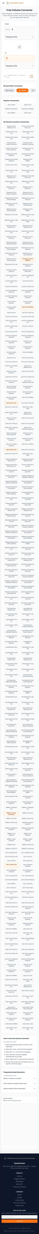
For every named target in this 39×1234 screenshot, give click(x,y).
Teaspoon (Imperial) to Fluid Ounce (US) (11, 465)
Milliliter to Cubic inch (11, 848)
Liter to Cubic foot (27, 883)
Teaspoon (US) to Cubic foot (28, 165)
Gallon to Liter (27, 105)
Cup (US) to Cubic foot (28, 312)
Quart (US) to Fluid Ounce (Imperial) (11, 387)
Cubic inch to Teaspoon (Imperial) (28, 954)
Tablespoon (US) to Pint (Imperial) (11, 204)
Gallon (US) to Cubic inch (11, 453)
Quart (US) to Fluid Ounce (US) (11, 372)
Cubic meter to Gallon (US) (11, 1002)
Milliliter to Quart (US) (27, 818)
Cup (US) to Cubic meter (27, 316)
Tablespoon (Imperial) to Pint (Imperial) (11, 537)
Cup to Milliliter (11, 113)
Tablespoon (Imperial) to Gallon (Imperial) (11, 542)
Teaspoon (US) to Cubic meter (28, 171)
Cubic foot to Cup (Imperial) (11, 918)
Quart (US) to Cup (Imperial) (27, 387)
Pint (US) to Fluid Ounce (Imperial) (11, 342)
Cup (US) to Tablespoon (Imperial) (28, 291)
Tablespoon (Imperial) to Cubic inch (11, 553)
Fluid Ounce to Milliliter (28, 109)
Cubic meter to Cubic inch (27, 1028)
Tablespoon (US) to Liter (11, 214)
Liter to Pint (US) (11, 860)
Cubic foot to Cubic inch (11, 933)
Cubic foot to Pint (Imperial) (27, 918)
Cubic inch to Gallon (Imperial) (28, 970)
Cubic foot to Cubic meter (28, 933)
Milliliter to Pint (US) (11, 818)
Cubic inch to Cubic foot (11, 979)
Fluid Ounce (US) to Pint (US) (28, 232)
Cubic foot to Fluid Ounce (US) (11, 898)
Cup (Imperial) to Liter (11, 647)
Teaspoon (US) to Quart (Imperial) (28, 154)
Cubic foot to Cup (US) (28, 897)
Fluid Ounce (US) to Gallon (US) (28, 237)
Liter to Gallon (11, 105)
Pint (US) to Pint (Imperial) (11, 347)
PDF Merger (19, 1181)
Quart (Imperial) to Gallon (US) (11, 725)
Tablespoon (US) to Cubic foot (27, 215)
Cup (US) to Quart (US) (11, 286)
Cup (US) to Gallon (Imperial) (11, 307)
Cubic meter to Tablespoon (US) (27, 985)
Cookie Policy (19, 1205)
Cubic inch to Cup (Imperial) (11, 965)
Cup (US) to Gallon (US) (28, 286)
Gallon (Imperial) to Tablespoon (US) (28, 758)
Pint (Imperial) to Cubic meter (28, 703)
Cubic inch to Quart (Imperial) (11, 970)
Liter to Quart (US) (27, 860)
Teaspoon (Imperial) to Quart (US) (28, 471)
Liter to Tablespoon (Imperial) (11, 870)
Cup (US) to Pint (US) (27, 281)
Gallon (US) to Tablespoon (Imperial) (28, 428)
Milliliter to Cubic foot (27, 844)
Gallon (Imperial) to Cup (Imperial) (11, 786)
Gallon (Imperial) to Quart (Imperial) (11, 791)
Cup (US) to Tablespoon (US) (28, 276)
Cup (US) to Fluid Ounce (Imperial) (11, 296)
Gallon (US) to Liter (11, 449)
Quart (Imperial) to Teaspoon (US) (11, 708)
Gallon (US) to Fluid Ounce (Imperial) (11, 433)
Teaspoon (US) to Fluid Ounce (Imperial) (11, 149)
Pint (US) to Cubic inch (11, 362)
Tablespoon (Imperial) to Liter (11, 548)
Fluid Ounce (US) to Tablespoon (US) (28, 226)
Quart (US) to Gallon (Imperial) (11, 398)
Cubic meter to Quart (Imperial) (11, 1019)
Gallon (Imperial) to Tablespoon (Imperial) (11, 780)
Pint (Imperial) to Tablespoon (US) (27, 659)
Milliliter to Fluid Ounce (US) (11, 813)
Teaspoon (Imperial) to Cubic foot (28, 498)
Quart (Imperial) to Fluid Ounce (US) (11, 714)
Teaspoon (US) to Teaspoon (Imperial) (11, 143)
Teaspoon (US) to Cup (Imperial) (27, 149)
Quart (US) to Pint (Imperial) (11, 392)
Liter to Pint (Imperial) (27, 875)
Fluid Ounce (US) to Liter (11, 264)
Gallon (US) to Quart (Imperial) (27, 439)
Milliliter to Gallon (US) (11, 822)
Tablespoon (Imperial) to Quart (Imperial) (27, 537)
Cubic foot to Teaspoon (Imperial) (28, 907)
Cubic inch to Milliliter (11, 975)
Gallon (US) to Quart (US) (27, 423)
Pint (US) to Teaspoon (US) (11, 321)
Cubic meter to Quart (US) (27, 996)
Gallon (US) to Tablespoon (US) (27, 413)
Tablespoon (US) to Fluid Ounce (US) (27, 176)
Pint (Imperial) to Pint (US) (11, 670)
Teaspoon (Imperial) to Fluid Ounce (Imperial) (11, 482)
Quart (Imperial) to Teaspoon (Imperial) (27, 725)
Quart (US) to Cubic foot (27, 403)
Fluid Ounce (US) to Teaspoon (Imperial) (11, 243)
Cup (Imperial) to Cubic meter (28, 653)
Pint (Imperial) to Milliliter (27, 692)
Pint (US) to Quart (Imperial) (27, 347)
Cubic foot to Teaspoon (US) (11, 892)
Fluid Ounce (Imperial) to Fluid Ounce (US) (11, 565)
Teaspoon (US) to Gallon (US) (27, 138)
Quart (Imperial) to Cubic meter (27, 752)
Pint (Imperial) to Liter (11, 697)
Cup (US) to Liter (11, 312)
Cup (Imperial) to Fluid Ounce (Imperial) (28, 631)
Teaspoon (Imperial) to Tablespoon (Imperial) (28, 476)
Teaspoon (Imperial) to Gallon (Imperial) (11, 493)
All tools (19, 1176)
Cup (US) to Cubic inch (11, 316)
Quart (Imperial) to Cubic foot (27, 747)
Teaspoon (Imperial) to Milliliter (28, 493)
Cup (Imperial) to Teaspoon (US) (11, 609)
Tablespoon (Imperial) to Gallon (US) (11, 526)
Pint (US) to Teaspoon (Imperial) (11, 336)
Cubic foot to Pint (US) (11, 903)
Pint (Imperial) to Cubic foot (28, 697)
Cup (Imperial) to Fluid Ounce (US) (11, 614)
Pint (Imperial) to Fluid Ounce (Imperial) (28, 681)
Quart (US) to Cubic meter (28, 407)
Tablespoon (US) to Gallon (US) (28, 187)
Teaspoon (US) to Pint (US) (27, 132)
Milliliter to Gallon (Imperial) (27, 839)
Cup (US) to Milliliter (27, 307)
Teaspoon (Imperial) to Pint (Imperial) (11, 487)
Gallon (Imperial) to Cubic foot (28, 797)
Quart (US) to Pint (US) (11, 377)
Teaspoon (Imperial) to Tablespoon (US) (28, 459)
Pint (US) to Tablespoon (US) (28, 321)
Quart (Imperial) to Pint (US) (11, 719)
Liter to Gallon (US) (11, 864)
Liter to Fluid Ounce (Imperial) (28, 870)
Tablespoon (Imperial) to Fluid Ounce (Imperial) (11, 531)
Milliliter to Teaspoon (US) (11, 808)
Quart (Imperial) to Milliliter (28, 741)
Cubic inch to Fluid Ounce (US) (11, 944)
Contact (19, 1197)
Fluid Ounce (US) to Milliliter (27, 259)
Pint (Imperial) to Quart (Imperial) (28, 686)
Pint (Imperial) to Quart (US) (28, 670)
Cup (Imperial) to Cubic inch (11, 653)
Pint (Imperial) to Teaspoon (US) (11, 659)
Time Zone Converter (19, 1187)
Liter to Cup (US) (27, 856)
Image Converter (19, 1179)
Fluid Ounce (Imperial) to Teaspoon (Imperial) (27, 576)
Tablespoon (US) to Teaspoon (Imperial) (11, 193)
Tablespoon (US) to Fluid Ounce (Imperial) (11, 198)
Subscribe (19, 1221)
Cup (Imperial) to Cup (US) (27, 614)
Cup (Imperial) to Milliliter (27, 642)
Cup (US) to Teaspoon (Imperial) (11, 291)
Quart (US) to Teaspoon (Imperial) (11, 381)
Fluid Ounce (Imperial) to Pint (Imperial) (11, 587)
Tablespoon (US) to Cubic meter (27, 220)
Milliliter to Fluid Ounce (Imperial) (28, 828)
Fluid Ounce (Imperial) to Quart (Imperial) (27, 587)
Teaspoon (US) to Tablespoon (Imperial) (28, 143)
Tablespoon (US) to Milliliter (28, 209)
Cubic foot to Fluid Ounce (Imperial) (27, 913)
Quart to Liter (27, 113)
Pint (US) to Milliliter (28, 352)
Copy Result (31, 76)
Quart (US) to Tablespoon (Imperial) (28, 381)
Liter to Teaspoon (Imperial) (27, 865)
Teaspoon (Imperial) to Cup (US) (28, 465)
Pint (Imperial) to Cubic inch (11, 703)
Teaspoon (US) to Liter (11, 165)
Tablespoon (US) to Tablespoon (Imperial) (28, 193)
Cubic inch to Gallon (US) (11, 953)
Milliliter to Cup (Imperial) (11, 834)
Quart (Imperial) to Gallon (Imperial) (11, 741)
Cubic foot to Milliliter (11, 929)
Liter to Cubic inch (11, 887)
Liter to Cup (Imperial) (11, 875)
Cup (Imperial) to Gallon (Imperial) (11, 642)
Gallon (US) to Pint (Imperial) (11, 439)
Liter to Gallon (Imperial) (27, 879)
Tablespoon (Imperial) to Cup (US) (27, 515)
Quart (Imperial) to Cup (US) (28, 714)
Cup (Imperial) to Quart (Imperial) (28, 636)
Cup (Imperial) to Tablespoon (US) (27, 609)
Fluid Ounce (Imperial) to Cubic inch (11, 603)
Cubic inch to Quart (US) (27, 949)
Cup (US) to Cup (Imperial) (28, 296)
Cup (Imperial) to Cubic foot (28, 647)
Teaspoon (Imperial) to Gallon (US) (11, 476)
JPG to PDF (19, 1184)
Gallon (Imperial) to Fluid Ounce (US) (11, 764)
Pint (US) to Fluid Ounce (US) (11, 326)
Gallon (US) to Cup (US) (28, 418)
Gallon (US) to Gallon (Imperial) (11, 444)
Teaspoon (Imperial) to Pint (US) (11, 471)
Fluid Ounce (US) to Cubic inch (11, 270)
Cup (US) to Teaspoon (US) (11, 276)
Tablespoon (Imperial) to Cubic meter (27, 553)
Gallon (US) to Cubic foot (27, 449)
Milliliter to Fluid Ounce (11, 109)
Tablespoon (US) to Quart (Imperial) (28, 204)
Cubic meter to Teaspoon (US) (11, 985)
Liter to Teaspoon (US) (11, 852)
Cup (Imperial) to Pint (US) (11, 620)
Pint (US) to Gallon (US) (28, 331)
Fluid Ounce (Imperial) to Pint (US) (11, 570)
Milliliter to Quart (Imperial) (11, 839)
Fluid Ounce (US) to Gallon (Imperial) (11, 259)
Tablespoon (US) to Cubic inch (11, 220)
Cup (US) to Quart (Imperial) (27, 302)
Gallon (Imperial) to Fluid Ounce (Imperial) (27, 780)
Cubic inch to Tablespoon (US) (27, 939)
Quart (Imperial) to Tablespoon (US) (28, 708)
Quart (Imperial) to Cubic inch (11, 752)
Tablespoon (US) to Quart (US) (11, 187)
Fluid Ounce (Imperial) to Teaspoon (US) (11, 559)
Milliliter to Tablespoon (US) (28, 808)
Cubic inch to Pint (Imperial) (27, 965)
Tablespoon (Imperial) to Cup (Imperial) (27, 531)
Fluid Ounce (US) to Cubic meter (28, 270)
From (7, 24)
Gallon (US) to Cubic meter (27, 454)
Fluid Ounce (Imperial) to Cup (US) (27, 565)
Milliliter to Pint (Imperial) (28, 834)
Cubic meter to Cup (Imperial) (11, 1013)
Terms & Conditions (19, 1203)
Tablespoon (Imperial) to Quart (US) (27, 520)
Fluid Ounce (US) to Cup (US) (11, 232)
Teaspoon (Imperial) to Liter (11, 498)
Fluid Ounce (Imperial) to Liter (11, 598)
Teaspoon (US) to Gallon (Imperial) (11, 160)
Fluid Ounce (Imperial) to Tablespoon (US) (27, 559)
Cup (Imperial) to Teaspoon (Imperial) (27, 625)
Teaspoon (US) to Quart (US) (11, 138)
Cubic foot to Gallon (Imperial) (28, 924)
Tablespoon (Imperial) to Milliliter (27, 542)
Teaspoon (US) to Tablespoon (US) (11, 126)
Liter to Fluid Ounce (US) (11, 856)
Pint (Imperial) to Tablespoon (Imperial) (11, 681)
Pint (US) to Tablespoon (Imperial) (28, 336)
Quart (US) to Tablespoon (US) (27, 366)
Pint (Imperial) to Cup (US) (27, 664)
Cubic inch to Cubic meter (28, 980)
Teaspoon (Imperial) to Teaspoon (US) (11, 459)
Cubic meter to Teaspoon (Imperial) (27, 1002)
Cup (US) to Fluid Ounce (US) (11, 281)
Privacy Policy (19, 1200)
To (6, 53)
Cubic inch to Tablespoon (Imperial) (11, 959)
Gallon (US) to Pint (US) (11, 423)
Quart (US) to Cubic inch (11, 407)
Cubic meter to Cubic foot (11, 1028)
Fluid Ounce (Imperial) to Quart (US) (27, 570)
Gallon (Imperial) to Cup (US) (27, 764)
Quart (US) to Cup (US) (28, 371)
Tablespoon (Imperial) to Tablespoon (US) (27, 509)
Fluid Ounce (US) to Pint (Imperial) (11, 254)
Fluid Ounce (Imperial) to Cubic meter (27, 603)
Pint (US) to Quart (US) (11, 331)
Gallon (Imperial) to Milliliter (28, 791)
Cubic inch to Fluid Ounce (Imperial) (27, 959)
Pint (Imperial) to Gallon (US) (11, 675)
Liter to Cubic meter (28, 887)
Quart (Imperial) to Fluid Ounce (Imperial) (27, 730)
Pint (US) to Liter (11, 358)
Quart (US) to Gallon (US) (27, 377)
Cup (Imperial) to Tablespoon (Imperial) (11, 631)
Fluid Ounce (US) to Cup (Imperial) (27, 248)
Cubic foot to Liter (27, 929)
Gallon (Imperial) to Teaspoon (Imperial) (27, 775)
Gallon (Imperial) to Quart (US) (28, 769)
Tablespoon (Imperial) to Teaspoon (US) (11, 509)
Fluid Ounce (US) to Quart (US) (11, 237)
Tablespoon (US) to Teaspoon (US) (11, 176)
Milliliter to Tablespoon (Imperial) (11, 828)
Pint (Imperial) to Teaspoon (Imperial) (27, 675)
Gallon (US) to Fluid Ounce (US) (11, 418)
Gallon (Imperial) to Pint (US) (11, 769)
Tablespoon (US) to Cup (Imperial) (28, 198)
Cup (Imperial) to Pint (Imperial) (11, 636)
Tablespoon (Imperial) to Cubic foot (27, 548)
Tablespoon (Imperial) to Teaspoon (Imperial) (27, 526)
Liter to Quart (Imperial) (11, 879)
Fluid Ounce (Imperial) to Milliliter (27, 592)
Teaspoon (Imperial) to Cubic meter (28, 504)
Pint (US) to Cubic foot (27, 358)
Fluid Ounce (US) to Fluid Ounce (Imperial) (11, 248)
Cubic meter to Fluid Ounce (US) (11, 991)
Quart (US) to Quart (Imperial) (28, 392)
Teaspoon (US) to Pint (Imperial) (11, 154)
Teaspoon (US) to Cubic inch (11, 171)
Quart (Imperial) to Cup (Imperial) (11, 736)
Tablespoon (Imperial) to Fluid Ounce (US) (11, 515)
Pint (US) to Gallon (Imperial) (11, 353)
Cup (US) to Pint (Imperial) (11, 302)
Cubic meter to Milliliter (11, 1024)
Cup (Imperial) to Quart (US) (28, 620)
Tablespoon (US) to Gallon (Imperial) (11, 209)
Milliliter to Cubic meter (28, 848)
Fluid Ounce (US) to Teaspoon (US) (11, 226)
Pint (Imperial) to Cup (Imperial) (11, 686)
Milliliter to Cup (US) (27, 813)
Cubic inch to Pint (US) (11, 949)
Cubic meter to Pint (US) (11, 996)
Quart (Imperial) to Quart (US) (27, 719)
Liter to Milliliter (11, 883)
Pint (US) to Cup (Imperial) (28, 342)
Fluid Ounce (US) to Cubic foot (28, 265)
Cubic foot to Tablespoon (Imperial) (11, 913)
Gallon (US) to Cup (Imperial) (28, 433)
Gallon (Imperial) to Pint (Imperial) (27, 786)
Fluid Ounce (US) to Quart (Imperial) (28, 254)
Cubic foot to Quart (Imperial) (11, 924)
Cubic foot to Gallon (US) (11, 907)
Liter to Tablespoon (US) (27, 852)
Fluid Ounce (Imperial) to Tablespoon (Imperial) (11, 581)
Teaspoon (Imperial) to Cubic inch (11, 504)
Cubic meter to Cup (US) (27, 990)
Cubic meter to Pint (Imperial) (28, 1013)
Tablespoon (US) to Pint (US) (28, 182)
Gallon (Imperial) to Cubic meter (28, 802)
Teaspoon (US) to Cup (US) (11, 132)
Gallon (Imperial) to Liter (11, 796)
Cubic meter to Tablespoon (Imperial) (11, 1008)
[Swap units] (19, 47)
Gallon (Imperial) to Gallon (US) (11, 775)
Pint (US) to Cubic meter (27, 362)
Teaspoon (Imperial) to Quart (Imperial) (28, 487)
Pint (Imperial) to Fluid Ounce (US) (11, 664)
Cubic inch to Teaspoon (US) (11, 939)
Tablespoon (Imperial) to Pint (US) (11, 520)
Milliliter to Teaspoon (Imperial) (27, 823)
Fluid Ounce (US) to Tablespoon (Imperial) (28, 243)
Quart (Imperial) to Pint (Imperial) (28, 736)
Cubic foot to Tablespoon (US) (27, 892)
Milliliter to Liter (11, 844)
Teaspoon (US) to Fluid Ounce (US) (28, 126)
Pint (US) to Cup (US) (27, 326)
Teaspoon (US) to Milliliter (27, 160)
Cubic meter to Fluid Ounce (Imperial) (27, 1008)
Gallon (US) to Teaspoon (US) (11, 413)
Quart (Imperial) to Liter (11, 746)
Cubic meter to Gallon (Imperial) (27, 1019)
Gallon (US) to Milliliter (28, 444)
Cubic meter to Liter (28, 1024)
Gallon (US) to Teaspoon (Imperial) (11, 428)
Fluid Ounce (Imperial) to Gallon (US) (11, 576)
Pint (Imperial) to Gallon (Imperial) (11, 692)
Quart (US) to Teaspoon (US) (11, 366)
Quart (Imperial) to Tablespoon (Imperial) (11, 730)
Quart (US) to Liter (11, 403)
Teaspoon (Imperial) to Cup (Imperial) (28, 482)
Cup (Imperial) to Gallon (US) (11, 625)
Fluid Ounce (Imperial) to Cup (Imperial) (27, 581)
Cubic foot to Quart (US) (27, 903)
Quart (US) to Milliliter (27, 397)
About (19, 1195)
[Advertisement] (19, 1124)
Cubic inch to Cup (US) (28, 944)
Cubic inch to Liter (27, 975)
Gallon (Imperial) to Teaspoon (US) (11, 758)
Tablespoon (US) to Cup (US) (11, 182)
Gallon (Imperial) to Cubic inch (11, 802)
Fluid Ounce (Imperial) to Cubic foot (27, 598)
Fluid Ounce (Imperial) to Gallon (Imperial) (11, 592)
